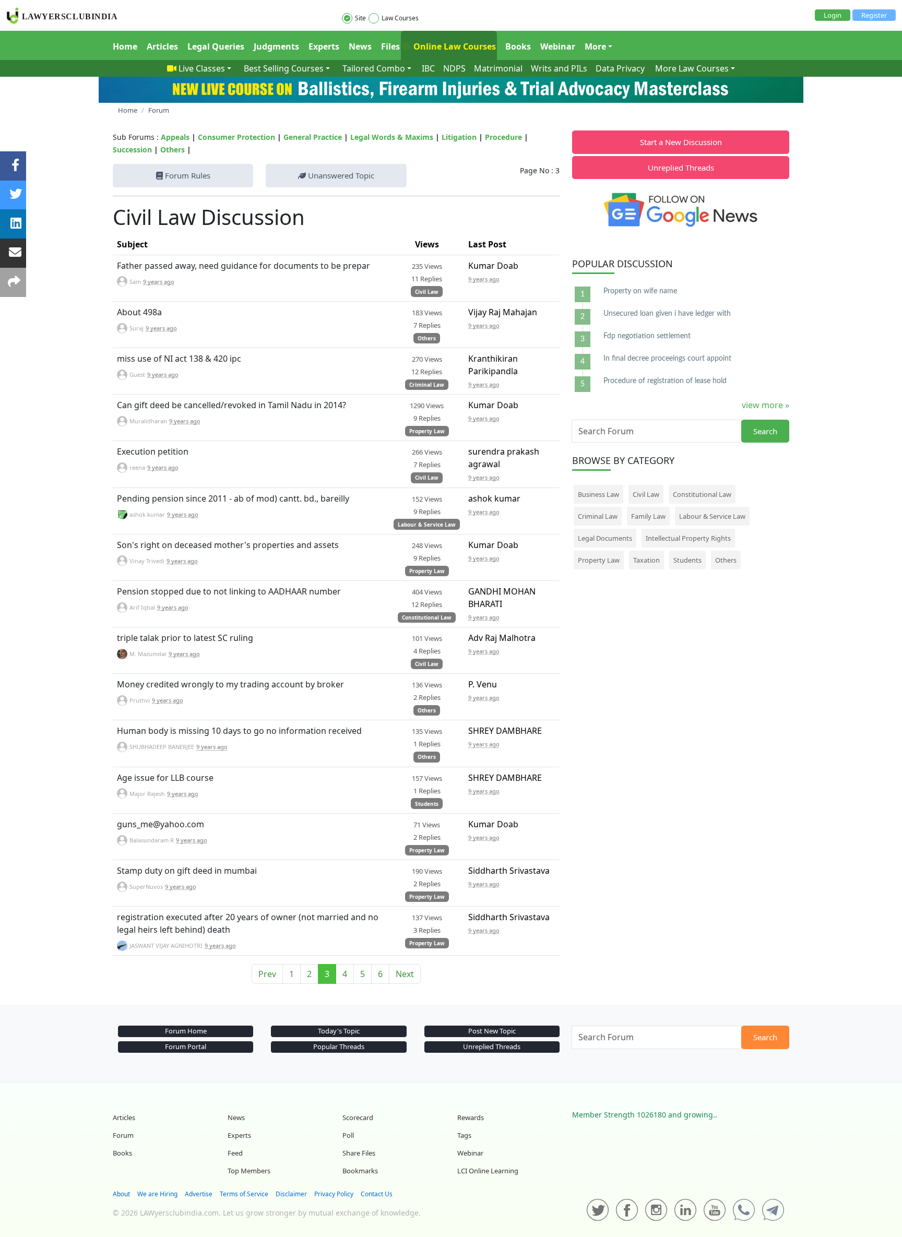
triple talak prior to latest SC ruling (185, 638)
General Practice (312, 137)
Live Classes (202, 68)
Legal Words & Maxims (391, 137)
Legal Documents (605, 538)
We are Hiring (157, 1194)
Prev (267, 974)
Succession (132, 149)
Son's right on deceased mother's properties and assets (228, 545)
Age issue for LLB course (165, 777)
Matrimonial (498, 68)
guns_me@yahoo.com (160, 824)
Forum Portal (185, 1046)
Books (518, 46)
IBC (428, 68)
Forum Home (186, 1031)
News (360, 46)
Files (390, 46)
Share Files (358, 1153)
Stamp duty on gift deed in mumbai (187, 870)
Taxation (646, 560)
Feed (235, 1153)
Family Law (648, 516)
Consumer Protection (236, 137)
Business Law (598, 494)
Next (405, 974)
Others (172, 149)
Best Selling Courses (284, 68)
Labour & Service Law (427, 524)
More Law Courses (692, 68)
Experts (323, 46)
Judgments (276, 46)
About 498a (139, 312)
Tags (464, 1135)
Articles (162, 46)
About (121, 1194)
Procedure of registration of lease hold (665, 381)
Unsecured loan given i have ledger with (667, 313)
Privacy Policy (333, 1194)
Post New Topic (492, 1031)
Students (426, 803)
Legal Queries (215, 46)
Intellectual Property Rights (688, 538)
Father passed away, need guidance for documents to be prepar (243, 265)
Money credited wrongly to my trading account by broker (230, 684)
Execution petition (152, 451)
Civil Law (426, 291)
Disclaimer (291, 1194)
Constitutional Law (427, 617)
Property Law (427, 431)
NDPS (454, 68)
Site (360, 18)
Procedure (503, 137)
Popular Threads (338, 1046)
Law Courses (400, 18)
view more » (765, 405)
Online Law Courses (453, 46)
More (595, 46)
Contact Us (377, 1194)
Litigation (459, 137)
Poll (348, 1135)
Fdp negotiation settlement (647, 336)
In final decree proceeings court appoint (667, 358)
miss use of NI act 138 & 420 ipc (179, 358)
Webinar (557, 46)
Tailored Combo (373, 68)
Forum (123, 1135)
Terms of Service (244, 1194)
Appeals (175, 137)
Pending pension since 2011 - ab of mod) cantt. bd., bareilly (233, 498)
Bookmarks (360, 1170)
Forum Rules (186, 175)
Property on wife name (640, 291)
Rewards (470, 1117)
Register (874, 15)
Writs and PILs (559, 68)
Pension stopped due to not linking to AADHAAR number (229, 591)
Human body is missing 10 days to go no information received (239, 730)
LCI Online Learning (487, 1170)
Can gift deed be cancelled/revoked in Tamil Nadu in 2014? (231, 405)
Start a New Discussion (681, 142)
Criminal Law (426, 384)
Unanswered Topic (340, 175)
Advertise (198, 1194)
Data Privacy (620, 68)
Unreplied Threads (681, 167)
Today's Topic (339, 1031)
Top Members (249, 1170)
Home (125, 46)
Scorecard (357, 1117)
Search (765, 431)
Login (832, 15)
